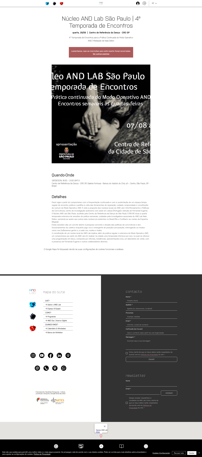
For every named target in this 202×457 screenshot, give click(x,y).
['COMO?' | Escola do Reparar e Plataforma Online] (32, 316)
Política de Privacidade (42, 454)
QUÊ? (47, 300)
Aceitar (191, 453)
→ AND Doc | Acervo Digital (56, 320)
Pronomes (129, 313)
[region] (47, 3)
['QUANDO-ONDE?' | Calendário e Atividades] (32, 328)
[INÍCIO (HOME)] (100, 3)
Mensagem (130, 337)
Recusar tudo (179, 453)
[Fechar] (199, 453)
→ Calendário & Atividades (55, 328)
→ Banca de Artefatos (54, 332)
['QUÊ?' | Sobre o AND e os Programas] (32, 305)
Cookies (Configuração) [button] (161, 453)
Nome (128, 297)
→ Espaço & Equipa (52, 308)
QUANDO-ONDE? (51, 324)
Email (128, 321)
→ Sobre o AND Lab (53, 304)
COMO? (48, 312)
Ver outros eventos (101, 54)
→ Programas (50, 316)
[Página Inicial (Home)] (32, 292)
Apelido (129, 305)
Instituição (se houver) (134, 329)
